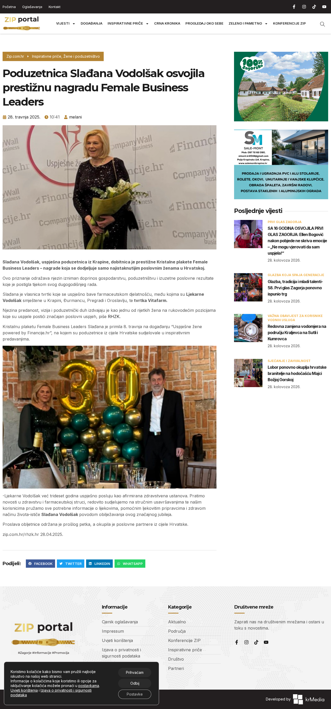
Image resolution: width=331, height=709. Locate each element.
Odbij (134, 683)
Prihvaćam (135, 672)
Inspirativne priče (125, 23)
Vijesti (63, 23)
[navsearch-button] (320, 23)
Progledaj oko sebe (204, 23)
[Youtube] (324, 7)
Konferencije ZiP (289, 23)
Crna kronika (167, 23)
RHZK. (114, 316)
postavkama (88, 685)
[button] (40, 563)
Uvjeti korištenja (24, 690)
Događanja (91, 23)
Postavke (135, 694)
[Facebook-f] (294, 7)
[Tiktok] (314, 7)
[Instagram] (304, 7)
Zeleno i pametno (245, 23)
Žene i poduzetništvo (81, 56)
